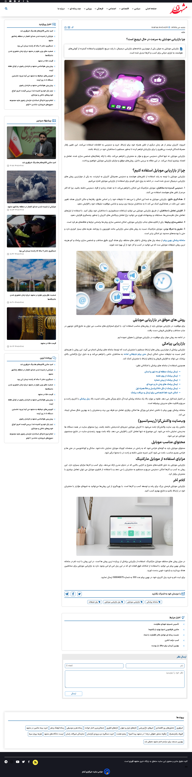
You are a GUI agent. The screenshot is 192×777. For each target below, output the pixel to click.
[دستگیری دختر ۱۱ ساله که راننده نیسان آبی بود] (31, 231)
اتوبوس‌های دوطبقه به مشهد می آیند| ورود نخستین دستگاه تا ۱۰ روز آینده (32, 78)
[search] (6, 9)
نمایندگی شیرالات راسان (75, 734)
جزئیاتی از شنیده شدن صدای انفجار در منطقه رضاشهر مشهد (32, 38)
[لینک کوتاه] (72, 27)
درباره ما (61, 8)
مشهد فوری (134, 761)
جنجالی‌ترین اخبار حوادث (94, 728)
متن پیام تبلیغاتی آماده (135, 354)
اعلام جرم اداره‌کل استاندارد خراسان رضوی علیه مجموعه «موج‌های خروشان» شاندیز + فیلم (31, 102)
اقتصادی (125, 8)
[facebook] (73, 594)
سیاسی (137, 8)
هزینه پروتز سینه (35, 734)
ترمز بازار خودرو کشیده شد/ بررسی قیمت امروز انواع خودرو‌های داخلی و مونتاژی (32, 93)
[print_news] (65, 27)
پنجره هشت (121, 734)
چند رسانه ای (75, 8)
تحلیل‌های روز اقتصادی (165, 728)
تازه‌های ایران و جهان (128, 728)
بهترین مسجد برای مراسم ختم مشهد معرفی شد (163, 741)
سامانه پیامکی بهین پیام (174, 240)
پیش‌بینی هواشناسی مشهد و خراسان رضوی (36, 85)
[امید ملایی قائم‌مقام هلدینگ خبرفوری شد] (31, 142)
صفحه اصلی (151, 8)
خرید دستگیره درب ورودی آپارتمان (100, 734)
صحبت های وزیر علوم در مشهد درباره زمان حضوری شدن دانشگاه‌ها (30, 53)
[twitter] (79, 594)
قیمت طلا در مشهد (45, 61)
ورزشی (89, 8)
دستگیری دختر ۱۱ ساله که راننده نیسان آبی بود (35, 46)
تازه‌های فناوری (112, 728)
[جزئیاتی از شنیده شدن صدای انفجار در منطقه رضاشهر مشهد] (31, 187)
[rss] (27, 1)
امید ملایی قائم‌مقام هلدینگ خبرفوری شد (36, 31)
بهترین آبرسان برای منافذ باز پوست (165, 645)
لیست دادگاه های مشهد (53, 734)
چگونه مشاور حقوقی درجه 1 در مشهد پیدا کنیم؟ (147, 734)
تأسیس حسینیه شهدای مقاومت (166, 624)
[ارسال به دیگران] (69, 27)
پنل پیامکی (85, 398)
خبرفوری (180, 728)
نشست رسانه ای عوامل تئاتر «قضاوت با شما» (161, 635)
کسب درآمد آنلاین (172, 640)
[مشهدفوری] (178, 9)
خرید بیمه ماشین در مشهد (37, 728)
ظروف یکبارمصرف (176, 734)
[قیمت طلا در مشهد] (31, 323)
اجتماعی (112, 8)
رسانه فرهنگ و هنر (57, 728)
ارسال (73, 693)
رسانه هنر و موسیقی (74, 728)
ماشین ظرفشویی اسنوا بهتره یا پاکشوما (163, 629)
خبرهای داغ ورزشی (146, 728)
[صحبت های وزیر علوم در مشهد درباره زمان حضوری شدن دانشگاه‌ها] (31, 275)
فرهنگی (100, 8)
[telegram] (66, 594)
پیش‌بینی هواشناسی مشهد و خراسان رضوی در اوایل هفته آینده (30, 68)
